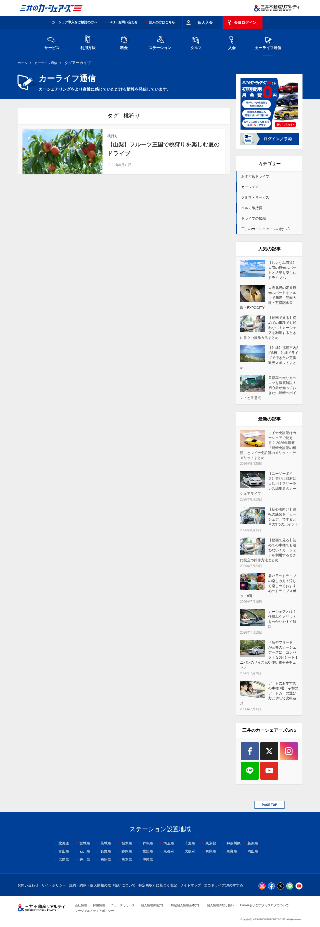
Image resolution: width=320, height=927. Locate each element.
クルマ (196, 48)
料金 (124, 48)
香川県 (85, 859)
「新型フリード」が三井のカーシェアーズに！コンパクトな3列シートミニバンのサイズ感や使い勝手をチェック (269, 654)
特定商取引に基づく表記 (157, 885)
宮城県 (85, 843)
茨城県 (105, 843)
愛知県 (147, 851)
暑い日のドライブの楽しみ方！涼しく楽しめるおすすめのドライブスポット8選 (268, 586)
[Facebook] (250, 751)
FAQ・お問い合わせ (123, 22)
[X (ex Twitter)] (269, 751)
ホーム (22, 63)
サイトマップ (190, 885)
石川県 (85, 851)
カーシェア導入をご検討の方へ (74, 22)
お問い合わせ (28, 885)
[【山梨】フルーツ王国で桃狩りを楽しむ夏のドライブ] (62, 151)
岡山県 (253, 851)
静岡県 (127, 851)
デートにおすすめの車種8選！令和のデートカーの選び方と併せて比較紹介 (269, 693)
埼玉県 (169, 843)
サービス (52, 48)
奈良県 (231, 851)
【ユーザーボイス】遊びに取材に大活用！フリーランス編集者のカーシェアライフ (268, 484)
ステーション (160, 48)
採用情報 (99, 905)
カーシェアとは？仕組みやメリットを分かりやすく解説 (282, 619)
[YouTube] (269, 771)
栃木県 (127, 843)
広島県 (63, 859)
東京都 (211, 843)
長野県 (105, 851)
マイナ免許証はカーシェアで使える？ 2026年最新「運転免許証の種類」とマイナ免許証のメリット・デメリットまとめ (268, 445)
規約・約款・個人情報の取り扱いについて (102, 885)
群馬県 (147, 843)
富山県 (63, 851)
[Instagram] (289, 751)
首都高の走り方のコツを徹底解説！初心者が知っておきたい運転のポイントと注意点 (268, 388)
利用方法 (88, 48)
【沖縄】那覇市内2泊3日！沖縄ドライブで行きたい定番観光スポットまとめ (269, 358)
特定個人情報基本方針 (186, 905)
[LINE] (250, 771)
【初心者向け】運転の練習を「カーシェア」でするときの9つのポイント (283, 516)
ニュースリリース (123, 905)
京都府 (169, 851)
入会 (232, 48)
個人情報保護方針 (153, 905)
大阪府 (189, 851)
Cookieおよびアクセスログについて (264, 905)
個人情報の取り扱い (220, 905)
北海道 (63, 843)
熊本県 (127, 859)
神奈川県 (233, 843)
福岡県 (105, 859)
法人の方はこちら (162, 22)
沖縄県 (147, 859)
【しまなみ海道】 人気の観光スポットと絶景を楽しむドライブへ (282, 270)
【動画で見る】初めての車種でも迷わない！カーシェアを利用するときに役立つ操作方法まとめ (268, 328)
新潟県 (253, 843)
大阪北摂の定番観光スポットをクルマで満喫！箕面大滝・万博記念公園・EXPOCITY (268, 298)
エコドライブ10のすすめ (223, 885)
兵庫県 (211, 851)
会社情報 (81, 905)
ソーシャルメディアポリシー (94, 910)
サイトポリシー (54, 885)
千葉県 (189, 843)
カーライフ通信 (268, 48)
